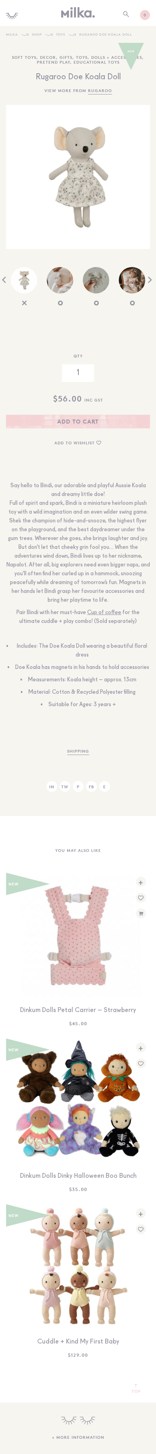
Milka (12, 34)
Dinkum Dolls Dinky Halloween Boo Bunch (78, 1176)
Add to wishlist (75, 442)
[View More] (78, 1421)
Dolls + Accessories (116, 57)
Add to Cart (78, 421)
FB (91, 786)
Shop (37, 34)
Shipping (78, 750)
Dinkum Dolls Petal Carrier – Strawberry (78, 1010)
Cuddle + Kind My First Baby (78, 1342)
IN (51, 786)
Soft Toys (24, 57)
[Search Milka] (126, 14)
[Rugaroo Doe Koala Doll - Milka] (78, 12)
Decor (48, 57)
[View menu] (12, 13)
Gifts (66, 57)
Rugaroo (100, 90)
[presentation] (4, 280)
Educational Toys (97, 61)
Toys (60, 34)
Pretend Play (53, 61)
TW (64, 786)
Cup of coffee (104, 612)
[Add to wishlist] (141, 898)
